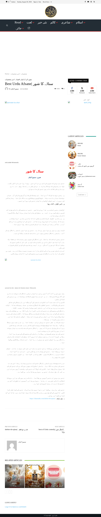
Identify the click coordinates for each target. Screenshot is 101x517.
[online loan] (72, 185)
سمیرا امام (15, 89)
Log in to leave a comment (15, 507)
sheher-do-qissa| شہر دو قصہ (16, 429)
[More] (53, 96)
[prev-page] (6, 492)
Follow (82, 88)
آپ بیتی (80, 184)
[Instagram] (91, 1)
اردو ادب (80, 174)
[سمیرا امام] (7, 88)
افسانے (17, 79)
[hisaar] (15, 476)
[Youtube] (88, 1)
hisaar (14, 486)
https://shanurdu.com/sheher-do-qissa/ (42, 398)
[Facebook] (85, 1)
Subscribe (92, 88)
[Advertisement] (50, 51)
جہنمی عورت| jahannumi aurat (86, 176)
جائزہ (54, 483)
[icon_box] (47, 2)
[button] (7, 25)
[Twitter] (94, 1)
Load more (81, 195)
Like (72, 88)
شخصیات (24, 74)
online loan (81, 186)
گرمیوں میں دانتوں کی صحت (55, 486)
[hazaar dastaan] (34, 476)
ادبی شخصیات (15, 74)
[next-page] (10, 492)
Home (7, 74)
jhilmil (14, 483)
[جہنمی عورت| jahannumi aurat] (72, 175)
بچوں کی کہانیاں (26, 79)
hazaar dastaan (35, 486)
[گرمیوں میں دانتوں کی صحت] (55, 476)
